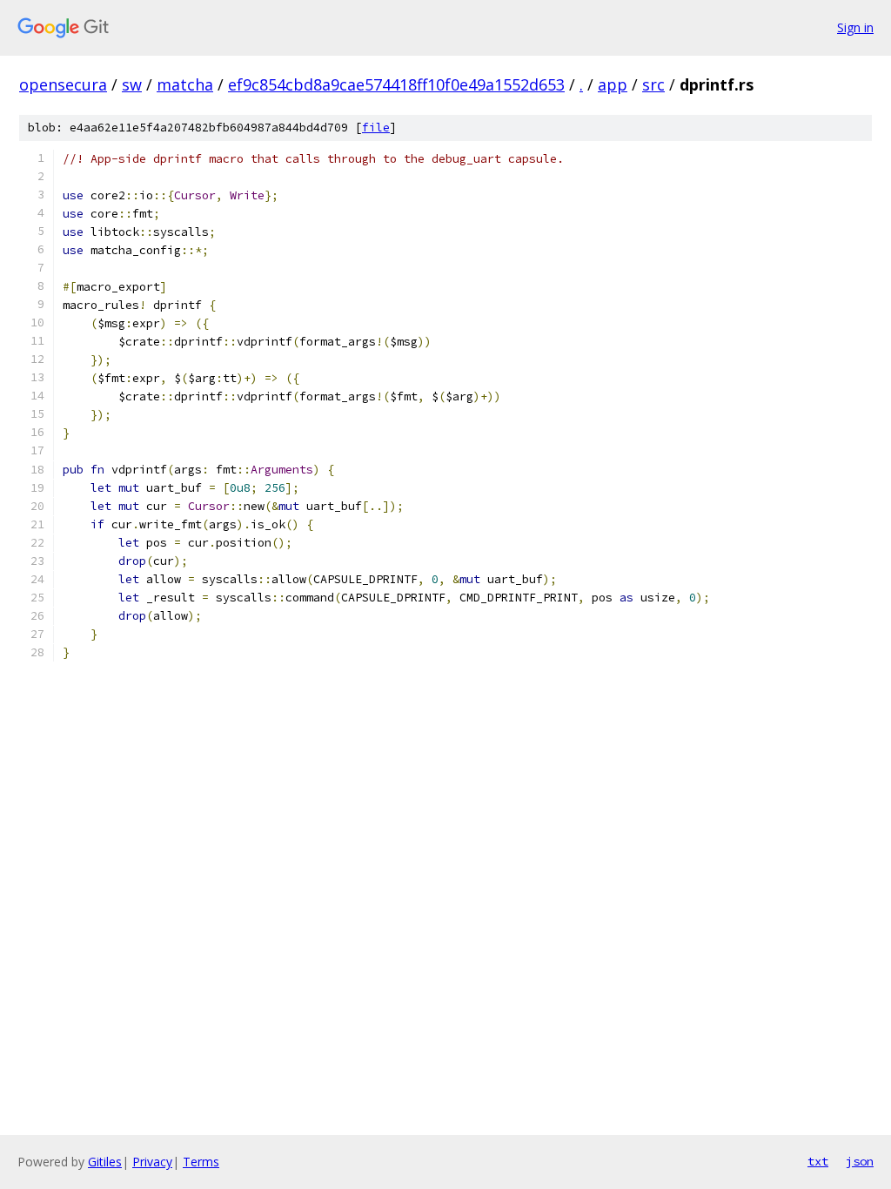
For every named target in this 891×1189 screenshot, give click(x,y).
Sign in (855, 27)
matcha (185, 84)
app (612, 84)
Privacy (152, 1161)
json (860, 1161)
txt (817, 1161)
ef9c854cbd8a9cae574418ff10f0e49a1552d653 (396, 84)
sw (132, 84)
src (653, 84)
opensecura (63, 84)
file (376, 127)
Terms (201, 1161)
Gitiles (105, 1161)
